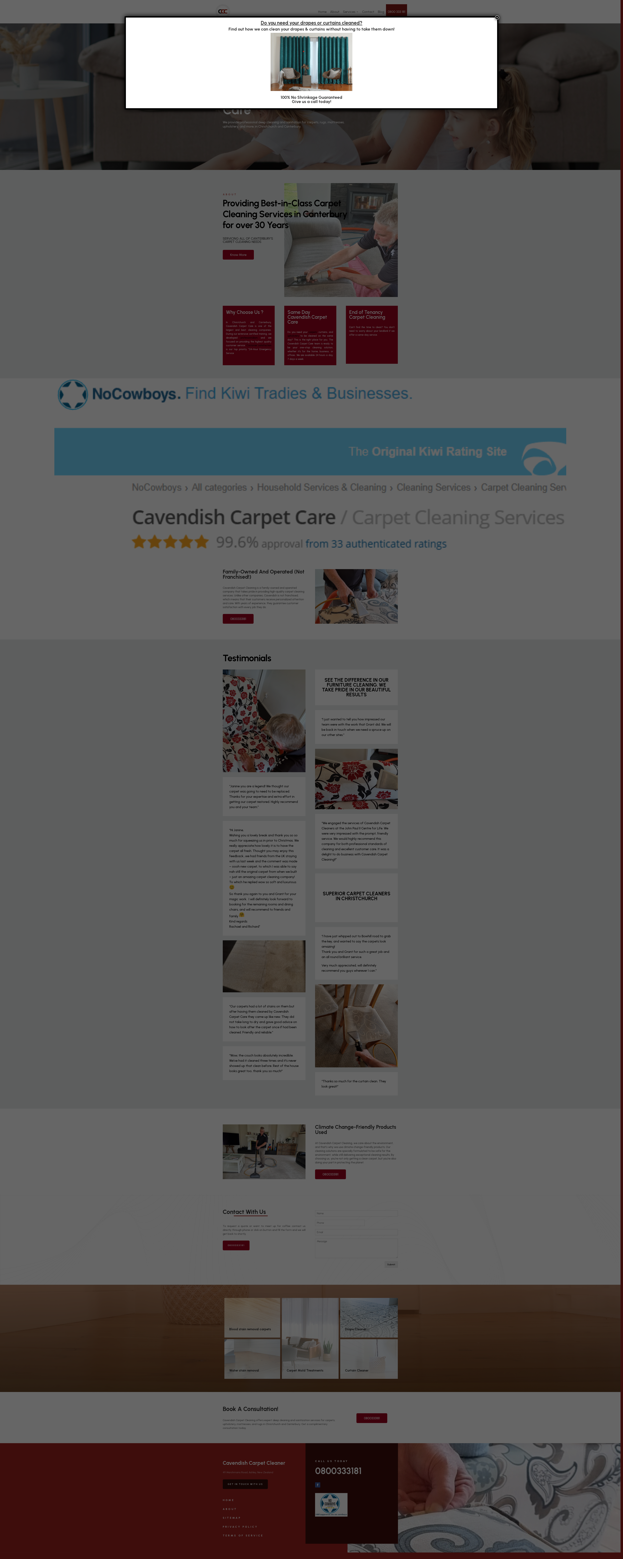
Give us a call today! (311, 101)
